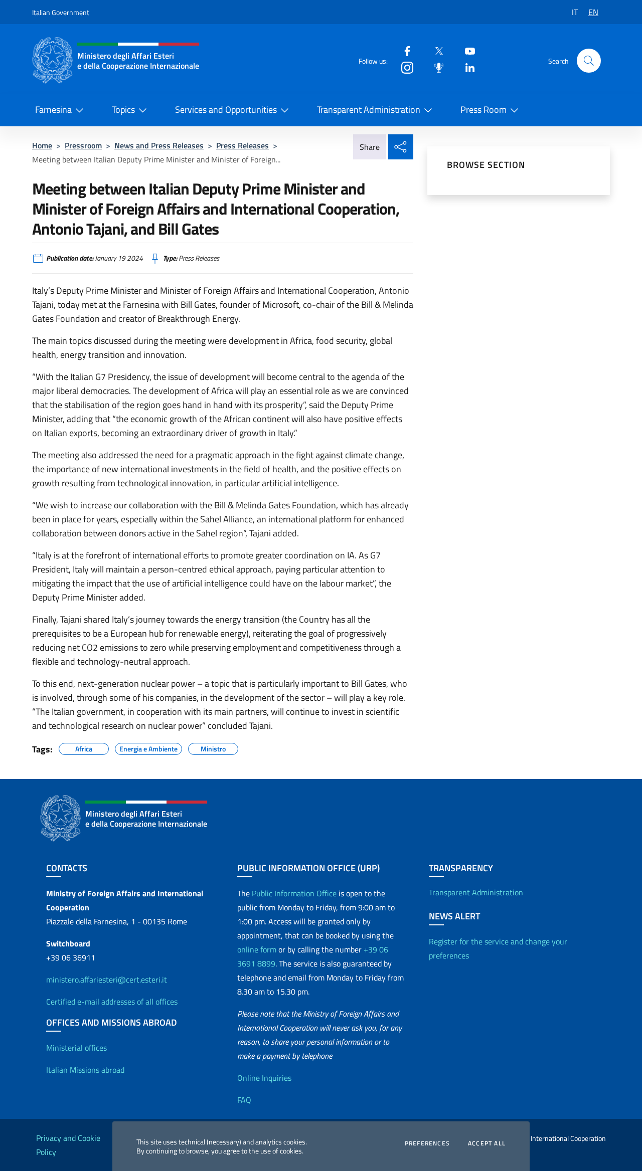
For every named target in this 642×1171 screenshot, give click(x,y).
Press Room (483, 109)
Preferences (427, 1143)
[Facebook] (403, 50)
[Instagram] (403, 67)
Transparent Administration (368, 109)
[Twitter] (435, 50)
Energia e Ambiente (148, 747)
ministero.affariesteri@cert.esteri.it (106, 979)
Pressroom (83, 145)
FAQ (244, 1100)
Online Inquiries (264, 1078)
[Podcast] (435, 67)
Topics (123, 109)
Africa (83, 747)
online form (256, 949)
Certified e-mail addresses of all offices (112, 1002)
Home (42, 145)
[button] (589, 61)
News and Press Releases (159, 145)
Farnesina (53, 109)
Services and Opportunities (226, 109)
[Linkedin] (466, 67)
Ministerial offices (76, 1048)
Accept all (487, 1143)
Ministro (213, 747)
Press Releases (242, 145)
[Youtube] (466, 50)
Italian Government (60, 12)
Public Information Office (294, 893)
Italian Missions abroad (85, 1070)
